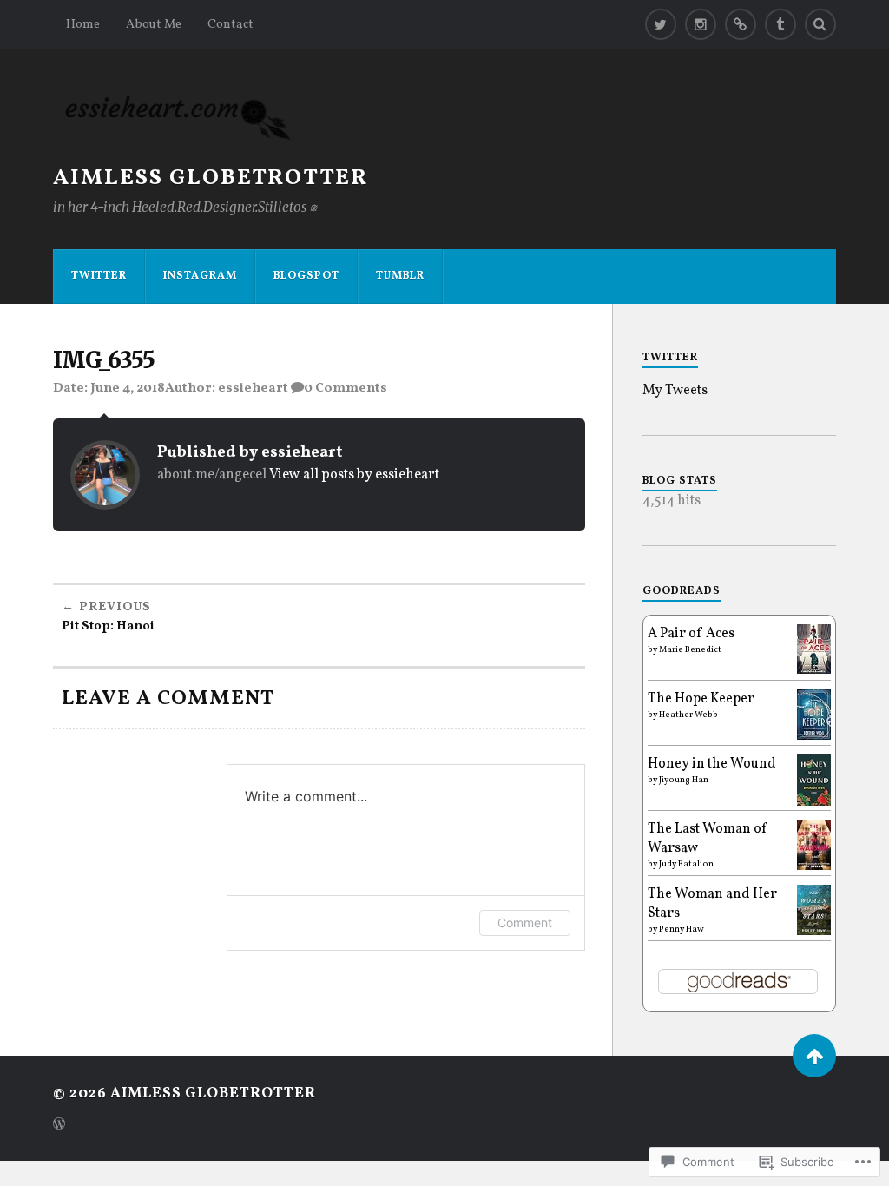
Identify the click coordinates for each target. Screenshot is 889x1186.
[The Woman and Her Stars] (814, 931)
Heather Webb (688, 714)
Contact (230, 24)
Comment (524, 922)
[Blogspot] (740, 24)
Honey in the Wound (712, 764)
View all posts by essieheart (354, 474)
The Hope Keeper (701, 698)
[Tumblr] (780, 24)
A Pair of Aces (691, 633)
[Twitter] (660, 24)
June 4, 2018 (127, 388)
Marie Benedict (690, 649)
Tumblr (400, 276)
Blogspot (306, 276)
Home (83, 24)
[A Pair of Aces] (814, 670)
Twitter (99, 276)
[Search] (820, 24)
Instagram (200, 276)
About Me (153, 24)
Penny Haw (681, 929)
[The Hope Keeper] (814, 736)
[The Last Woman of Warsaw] (814, 866)
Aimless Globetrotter (210, 178)
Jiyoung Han (683, 780)
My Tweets (675, 390)
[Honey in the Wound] (814, 802)
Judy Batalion (686, 864)
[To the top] (814, 1055)
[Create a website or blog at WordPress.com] (59, 1126)
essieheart (253, 388)
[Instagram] (700, 24)
